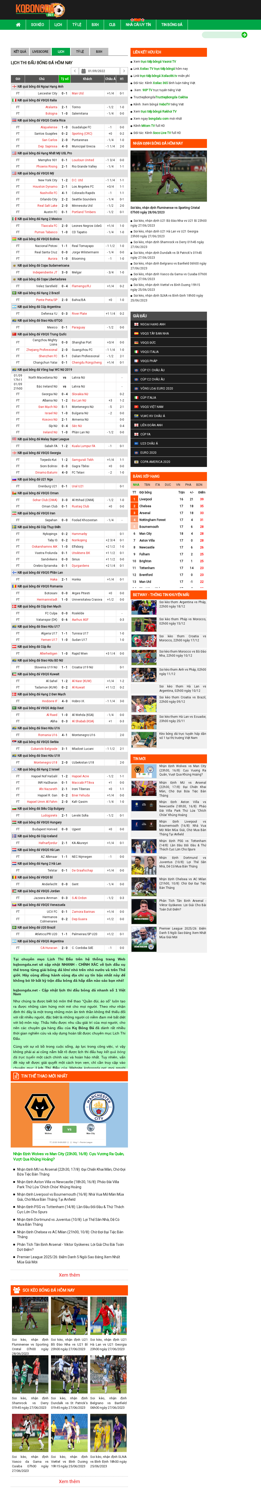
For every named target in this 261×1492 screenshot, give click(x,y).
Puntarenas (80, 140)
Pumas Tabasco (46, 232)
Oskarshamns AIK (44, 546)
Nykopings (50, 534)
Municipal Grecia (83, 146)
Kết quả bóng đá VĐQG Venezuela (41, 905)
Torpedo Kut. (48, 460)
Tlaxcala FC (49, 226)
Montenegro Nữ (83, 407)
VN (178, 485)
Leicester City (47, 93)
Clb (112, 25)
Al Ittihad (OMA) (83, 500)
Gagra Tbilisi (80, 466)
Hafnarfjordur (48, 843)
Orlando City (48, 199)
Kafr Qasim (80, 802)
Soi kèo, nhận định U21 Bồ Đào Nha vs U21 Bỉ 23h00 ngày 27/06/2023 (69, 1344)
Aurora (52, 258)
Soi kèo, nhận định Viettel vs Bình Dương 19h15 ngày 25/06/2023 (69, 1461)
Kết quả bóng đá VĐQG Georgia (39, 453)
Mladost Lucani (83, 749)
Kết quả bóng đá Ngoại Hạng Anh (40, 86)
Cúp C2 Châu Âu (152, 379)
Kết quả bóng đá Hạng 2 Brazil (39, 293)
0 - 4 (65, 286)
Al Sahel (51, 681)
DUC (168, 485)
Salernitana (80, 113)
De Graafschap (82, 870)
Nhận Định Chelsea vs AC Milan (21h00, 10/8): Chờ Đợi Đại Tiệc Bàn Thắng (70, 1234)
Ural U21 (78, 486)
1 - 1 (65, 246)
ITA (157, 485)
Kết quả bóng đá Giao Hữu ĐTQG (40, 320)
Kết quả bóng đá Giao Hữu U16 (39, 728)
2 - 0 (65, 140)
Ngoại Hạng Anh (152, 324)
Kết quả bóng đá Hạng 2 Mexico (40, 219)
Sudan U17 (79, 640)
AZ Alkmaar (49, 857)
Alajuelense (49, 127)
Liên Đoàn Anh (151, 425)
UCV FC (52, 912)
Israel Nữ (51, 413)
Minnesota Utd (82, 206)
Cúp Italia (148, 397)
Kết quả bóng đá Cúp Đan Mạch (39, 606)
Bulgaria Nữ (80, 413)
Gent (75, 884)
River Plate (79, 313)
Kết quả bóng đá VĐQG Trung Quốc (42, 334)
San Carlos (49, 140)
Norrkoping (79, 540)
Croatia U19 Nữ (82, 667)
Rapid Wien (80, 653)
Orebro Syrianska (45, 566)
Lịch (58, 25)
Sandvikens (49, 559)
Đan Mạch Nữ (47, 407)
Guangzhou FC (82, 350)
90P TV (147, 90)
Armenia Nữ (80, 419)
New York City (47, 180)
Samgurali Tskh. (83, 460)
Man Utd (78, 93)
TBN (147, 485)
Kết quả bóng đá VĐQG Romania (40, 586)
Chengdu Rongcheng (87, 362)
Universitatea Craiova (87, 599)
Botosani (51, 593)
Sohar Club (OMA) (45, 500)
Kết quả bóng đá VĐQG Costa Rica (42, 120)
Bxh (95, 25)
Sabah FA (51, 446)
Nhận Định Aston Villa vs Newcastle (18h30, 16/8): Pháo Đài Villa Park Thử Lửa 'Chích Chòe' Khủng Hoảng (68, 1184)
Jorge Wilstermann (85, 252)
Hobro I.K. (78, 701)
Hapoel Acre (80, 776)
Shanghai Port (82, 342)
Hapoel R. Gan (47, 795)
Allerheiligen (48, 653)
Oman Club (49, 506)
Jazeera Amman (45, 898)
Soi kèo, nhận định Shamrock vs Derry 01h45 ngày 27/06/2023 (30, 1402)
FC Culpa (51, 613)
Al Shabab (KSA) (83, 721)
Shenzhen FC (48, 356)
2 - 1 (65, 107)
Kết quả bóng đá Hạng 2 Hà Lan (39, 863)
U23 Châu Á (149, 443)
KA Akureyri (80, 843)
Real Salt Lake (47, 206)
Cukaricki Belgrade (44, 749)
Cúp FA (145, 434)
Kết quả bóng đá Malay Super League (43, 439)
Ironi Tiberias (81, 789)
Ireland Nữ (50, 432)
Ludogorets (49, 815)
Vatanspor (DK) (46, 619)
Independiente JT (45, 272)
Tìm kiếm (191, 35)
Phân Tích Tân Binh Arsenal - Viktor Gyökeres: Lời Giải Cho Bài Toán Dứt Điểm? (70, 1247)
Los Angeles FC (83, 186)
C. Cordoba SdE (82, 948)
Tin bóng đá (171, 25)
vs (64, 377)
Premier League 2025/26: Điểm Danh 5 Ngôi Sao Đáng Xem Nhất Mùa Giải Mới (68, 1259)
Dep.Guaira (79, 919)
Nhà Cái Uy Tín (138, 25)
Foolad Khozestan (84, 520)
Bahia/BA (78, 300)
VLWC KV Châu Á (152, 416)
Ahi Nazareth (48, 789)
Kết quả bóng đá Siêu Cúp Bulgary (41, 808)
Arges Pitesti (81, 593)
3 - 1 (65, 749)
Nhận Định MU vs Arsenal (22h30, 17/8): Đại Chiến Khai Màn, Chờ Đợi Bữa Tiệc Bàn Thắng (71, 1172)
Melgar (77, 272)
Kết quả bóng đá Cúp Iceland (37, 836)
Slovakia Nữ (80, 394)
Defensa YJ (49, 313)
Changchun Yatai (45, 362)
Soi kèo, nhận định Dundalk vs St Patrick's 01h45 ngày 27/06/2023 (69, 1402)
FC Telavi (78, 472)
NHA (136, 485)
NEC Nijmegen (82, 857)
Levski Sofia (80, 815)
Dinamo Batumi (46, 472)
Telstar (52, 870)
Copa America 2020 (155, 462)
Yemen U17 (49, 640)
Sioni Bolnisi (48, 466)
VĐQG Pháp (148, 361)
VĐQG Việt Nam (151, 407)
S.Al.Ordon (79, 898)
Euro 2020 (148, 452)
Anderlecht (49, 884)
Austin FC (50, 212)
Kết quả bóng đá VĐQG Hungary (40, 822)
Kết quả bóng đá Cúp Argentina (39, 307)
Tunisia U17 (80, 633)
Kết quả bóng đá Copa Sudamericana (43, 265)
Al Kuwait (78, 687)
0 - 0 (65, 252)
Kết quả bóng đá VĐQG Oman (38, 493)
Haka (53, 579)
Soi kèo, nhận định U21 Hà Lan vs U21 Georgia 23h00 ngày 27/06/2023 (108, 1344)
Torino (76, 107)
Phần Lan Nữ (80, 432)
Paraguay (78, 327)
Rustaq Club (80, 506)
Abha (53, 721)
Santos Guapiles (45, 133)
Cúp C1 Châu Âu (152, 370)
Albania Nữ (49, 400)
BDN (199, 485)
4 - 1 (65, 193)
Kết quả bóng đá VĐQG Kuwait (38, 674)
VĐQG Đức (148, 342)
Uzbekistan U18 (83, 762)
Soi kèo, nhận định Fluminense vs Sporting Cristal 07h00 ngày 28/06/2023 (30, 1347)
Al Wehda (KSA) (83, 715)
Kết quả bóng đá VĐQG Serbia (38, 742)
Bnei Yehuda (81, 795)
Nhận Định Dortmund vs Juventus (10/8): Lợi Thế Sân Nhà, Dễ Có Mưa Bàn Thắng (68, 1222)
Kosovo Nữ (49, 419)
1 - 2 (65, 180)
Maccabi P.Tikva (83, 782)
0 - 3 (65, 313)
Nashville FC (48, 193)
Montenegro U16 (83, 735)
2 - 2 (65, 199)
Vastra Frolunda (46, 553)
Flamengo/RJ (81, 286)
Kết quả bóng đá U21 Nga (35, 479)
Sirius (76, 559)
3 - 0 (65, 272)
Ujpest (76, 829)
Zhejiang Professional (41, 350)
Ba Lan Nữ (79, 400)
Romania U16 (47, 735)
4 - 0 (65, 146)
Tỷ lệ (76, 25)
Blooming (78, 258)
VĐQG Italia (149, 352)
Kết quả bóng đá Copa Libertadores (42, 279)
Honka (76, 579)
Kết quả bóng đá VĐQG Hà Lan (39, 850)
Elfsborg (77, 546)
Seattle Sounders (84, 199)
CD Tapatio (79, 232)
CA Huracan (49, 948)
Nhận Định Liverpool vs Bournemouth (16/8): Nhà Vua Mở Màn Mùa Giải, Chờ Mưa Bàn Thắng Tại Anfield (70, 1196)
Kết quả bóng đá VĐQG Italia (37, 100)
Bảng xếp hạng (146, 476)
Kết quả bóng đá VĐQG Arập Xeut (41, 708)
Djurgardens (80, 566)
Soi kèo (37, 25)
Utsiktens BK (81, 553)
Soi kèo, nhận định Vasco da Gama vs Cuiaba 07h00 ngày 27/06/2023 (30, 1464)
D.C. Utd (77, 180)
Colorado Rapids (83, 193)
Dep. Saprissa (47, 146)
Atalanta (51, 107)
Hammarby (79, 534)
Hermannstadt (47, 599)
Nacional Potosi (46, 246)
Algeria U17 (49, 633)
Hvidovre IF (49, 701)
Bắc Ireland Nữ (47, 386)
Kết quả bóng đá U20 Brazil (36, 927)
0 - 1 (65, 93)
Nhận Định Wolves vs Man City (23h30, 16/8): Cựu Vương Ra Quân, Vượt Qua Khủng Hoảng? (182, 770)
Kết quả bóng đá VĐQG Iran (36, 513)
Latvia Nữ (78, 377)
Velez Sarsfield (46, 286)
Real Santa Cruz (46, 252)
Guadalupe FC (81, 127)
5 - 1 (65, 356)
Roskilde (78, 613)
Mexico (52, 327)
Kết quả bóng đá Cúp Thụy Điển (39, 527)
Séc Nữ (77, 426)
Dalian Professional (85, 356)
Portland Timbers (84, 212)
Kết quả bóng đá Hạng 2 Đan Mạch (42, 694)
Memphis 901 (47, 160)
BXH (99, 51)
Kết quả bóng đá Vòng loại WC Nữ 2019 (45, 369)
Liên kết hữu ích (147, 52)
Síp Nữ (53, 426)
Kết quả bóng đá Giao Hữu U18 (39, 755)
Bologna (51, 113)
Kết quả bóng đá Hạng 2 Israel (38, 769)
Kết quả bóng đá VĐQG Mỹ (36, 173)
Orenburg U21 (47, 486)
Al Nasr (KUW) (82, 681)
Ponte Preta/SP (46, 300)
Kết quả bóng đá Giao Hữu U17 (39, 626)
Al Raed (51, 715)
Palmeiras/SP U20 (84, 934)
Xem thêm (69, 1275)
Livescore (40, 51)
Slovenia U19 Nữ (45, 667)
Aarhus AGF (80, 619)
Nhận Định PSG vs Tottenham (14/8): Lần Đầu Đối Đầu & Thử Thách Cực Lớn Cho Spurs (70, 1209)
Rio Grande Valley (84, 166)
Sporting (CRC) (82, 133)
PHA (188, 485)
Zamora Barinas (83, 912)
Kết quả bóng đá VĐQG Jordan (39, 891)
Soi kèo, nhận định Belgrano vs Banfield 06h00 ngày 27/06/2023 (108, 1402)
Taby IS (52, 540)
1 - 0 (65, 113)
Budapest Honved (44, 829)
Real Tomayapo (83, 246)
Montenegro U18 (45, 762)
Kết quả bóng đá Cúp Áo (34, 646)
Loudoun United (83, 160)
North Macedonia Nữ (43, 377)
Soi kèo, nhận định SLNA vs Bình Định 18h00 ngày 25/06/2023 (108, 1461)
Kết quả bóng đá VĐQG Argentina (41, 941)
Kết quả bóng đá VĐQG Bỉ (35, 877)
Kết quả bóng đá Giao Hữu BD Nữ (40, 660)
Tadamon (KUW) (46, 687)
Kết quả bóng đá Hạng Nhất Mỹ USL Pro (45, 153)
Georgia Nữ (49, 394)
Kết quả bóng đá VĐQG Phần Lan (40, 572)
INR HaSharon (47, 782)
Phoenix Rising (46, 166)
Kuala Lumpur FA (83, 446)
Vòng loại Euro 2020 (156, 388)
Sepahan (51, 520)
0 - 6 (65, 619)
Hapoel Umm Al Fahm (42, 802)
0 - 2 (65, 133)
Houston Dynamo (45, 186)
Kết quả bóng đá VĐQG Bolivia (38, 239)
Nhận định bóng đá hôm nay (158, 143)
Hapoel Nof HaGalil (44, 776)
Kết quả (20, 51)
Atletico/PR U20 (46, 934)
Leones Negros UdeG (87, 226)
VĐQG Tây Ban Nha (154, 333)
